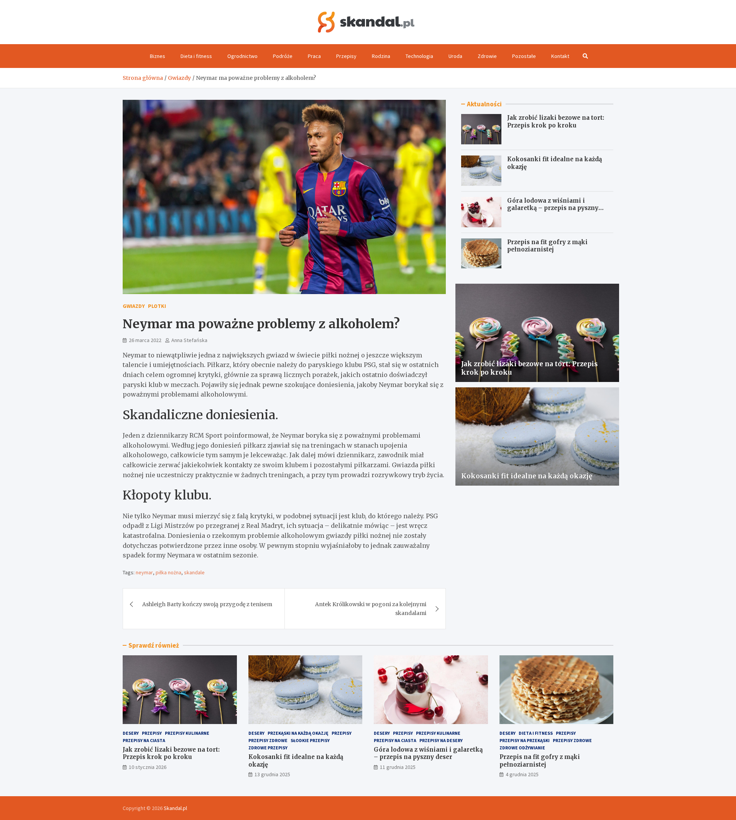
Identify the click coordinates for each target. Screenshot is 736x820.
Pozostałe (524, 56)
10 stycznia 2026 (147, 767)
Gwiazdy (134, 306)
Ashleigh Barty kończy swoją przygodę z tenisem (207, 604)
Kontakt (560, 56)
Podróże (282, 56)
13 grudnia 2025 (272, 774)
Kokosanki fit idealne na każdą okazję (526, 476)
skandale (194, 572)
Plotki (157, 306)
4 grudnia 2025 (522, 774)
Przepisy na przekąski (524, 740)
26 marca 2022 (145, 340)
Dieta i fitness (196, 56)
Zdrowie (487, 56)
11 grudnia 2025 (398, 767)
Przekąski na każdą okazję (298, 733)
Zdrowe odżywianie (522, 748)
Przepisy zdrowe (268, 740)
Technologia (419, 56)
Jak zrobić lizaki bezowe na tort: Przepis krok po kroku (555, 121)
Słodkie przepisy (310, 740)
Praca (314, 56)
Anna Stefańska (189, 340)
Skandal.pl (175, 808)
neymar (144, 572)
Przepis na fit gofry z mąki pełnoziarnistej (547, 245)
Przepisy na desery (441, 740)
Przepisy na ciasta (144, 740)
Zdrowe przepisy (268, 748)
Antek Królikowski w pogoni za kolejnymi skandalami (370, 608)
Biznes (157, 56)
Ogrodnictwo (242, 56)
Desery (131, 733)
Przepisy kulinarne (187, 733)
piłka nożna (168, 572)
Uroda (455, 56)
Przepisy (346, 56)
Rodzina (381, 56)
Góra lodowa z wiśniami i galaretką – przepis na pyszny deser (552, 208)
